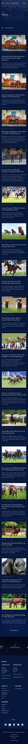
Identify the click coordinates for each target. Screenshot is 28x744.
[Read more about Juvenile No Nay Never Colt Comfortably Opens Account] (14, 276)
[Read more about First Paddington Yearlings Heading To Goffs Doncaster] (14, 608)
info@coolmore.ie (6, 678)
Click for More (14, 630)
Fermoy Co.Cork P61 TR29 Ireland (15, 669)
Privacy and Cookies (14, 736)
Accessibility (14, 734)
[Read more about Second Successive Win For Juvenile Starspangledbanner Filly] (14, 202)
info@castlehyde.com (18, 677)
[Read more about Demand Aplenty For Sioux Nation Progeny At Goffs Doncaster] (14, 89)
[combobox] (8, 3)
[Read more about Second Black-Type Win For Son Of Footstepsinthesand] (14, 425)
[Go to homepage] (15, 3)
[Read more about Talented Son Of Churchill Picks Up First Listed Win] (14, 537)
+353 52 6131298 (6, 675)
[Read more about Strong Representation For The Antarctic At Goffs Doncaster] (14, 573)
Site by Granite (14, 740)
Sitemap (14, 738)
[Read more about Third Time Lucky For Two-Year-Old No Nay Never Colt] (14, 239)
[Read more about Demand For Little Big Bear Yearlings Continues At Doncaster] (14, 165)
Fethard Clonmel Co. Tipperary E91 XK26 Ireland (5, 670)
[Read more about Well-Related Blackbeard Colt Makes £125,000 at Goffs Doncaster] (14, 127)
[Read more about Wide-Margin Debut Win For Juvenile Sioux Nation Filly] (14, 312)
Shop (24, 3)
